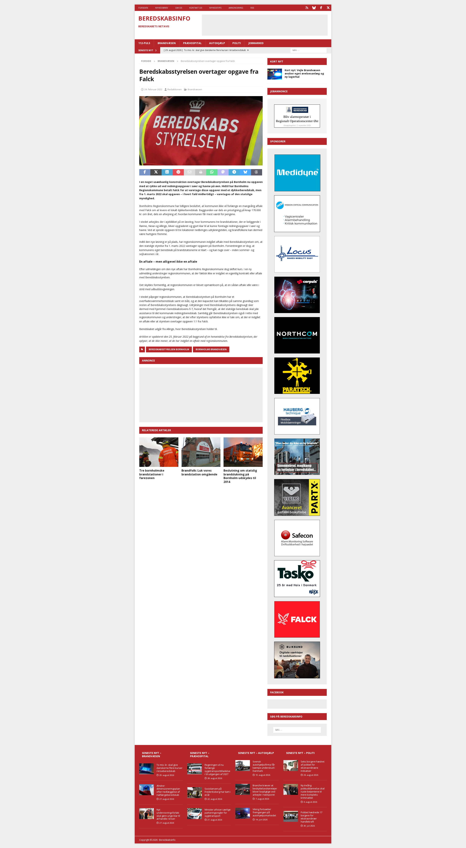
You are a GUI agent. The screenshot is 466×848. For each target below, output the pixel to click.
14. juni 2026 (261, 819)
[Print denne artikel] (200, 172)
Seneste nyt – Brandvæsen (151, 754)
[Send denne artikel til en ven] (189, 172)
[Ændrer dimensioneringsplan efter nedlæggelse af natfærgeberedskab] (146, 789)
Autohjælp (217, 43)
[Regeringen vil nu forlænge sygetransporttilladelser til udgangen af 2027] (194, 768)
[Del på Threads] (256, 172)
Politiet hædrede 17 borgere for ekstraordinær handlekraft (311, 817)
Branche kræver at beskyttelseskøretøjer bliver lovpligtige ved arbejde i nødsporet (265, 790)
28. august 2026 (215, 778)
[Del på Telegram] (234, 172)
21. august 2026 (215, 819)
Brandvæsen (167, 43)
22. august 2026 (215, 799)
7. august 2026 (262, 798)
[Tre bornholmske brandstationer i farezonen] (158, 452)
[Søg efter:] (308, 50)
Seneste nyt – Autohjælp (256, 753)
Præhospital (192, 43)
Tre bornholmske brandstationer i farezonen (151, 474)
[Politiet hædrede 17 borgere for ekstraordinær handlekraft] (290, 816)
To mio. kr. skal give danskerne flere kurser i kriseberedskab (169, 768)
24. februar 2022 (153, 89)
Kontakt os (195, 7)
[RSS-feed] (307, 8)
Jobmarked (256, 43)
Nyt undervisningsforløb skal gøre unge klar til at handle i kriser (168, 814)
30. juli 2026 (309, 825)
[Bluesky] (314, 8)
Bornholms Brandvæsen (211, 349)
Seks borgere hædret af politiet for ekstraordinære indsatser (312, 766)
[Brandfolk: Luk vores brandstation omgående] (201, 452)
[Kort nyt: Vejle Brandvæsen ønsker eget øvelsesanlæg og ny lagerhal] (274, 74)
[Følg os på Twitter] (328, 8)
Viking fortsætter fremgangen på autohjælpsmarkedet (264, 812)
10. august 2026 (263, 775)
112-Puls (144, 43)
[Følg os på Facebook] (321, 8)
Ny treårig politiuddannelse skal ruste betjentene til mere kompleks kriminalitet (313, 791)
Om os (178, 7)
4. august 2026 (310, 801)
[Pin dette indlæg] (178, 172)
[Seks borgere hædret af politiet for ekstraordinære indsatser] (290, 765)
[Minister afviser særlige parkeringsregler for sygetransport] (194, 813)
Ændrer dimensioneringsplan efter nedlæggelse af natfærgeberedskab (168, 790)
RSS (252, 7)
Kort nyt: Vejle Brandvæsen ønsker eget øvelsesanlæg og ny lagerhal (304, 73)
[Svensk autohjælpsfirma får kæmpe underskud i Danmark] (242, 765)
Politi (236, 43)
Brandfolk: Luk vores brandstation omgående (199, 472)
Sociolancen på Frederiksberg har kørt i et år (217, 791)
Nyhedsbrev (161, 7)
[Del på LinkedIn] (167, 172)
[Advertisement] (265, 24)
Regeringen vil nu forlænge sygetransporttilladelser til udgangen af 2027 (217, 769)
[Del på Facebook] (144, 172)
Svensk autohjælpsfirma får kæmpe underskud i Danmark (264, 766)
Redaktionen (174, 89)
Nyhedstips (215, 7)
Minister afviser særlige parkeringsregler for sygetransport (218, 812)
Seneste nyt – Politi (300, 753)
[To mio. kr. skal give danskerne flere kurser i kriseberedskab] (146, 768)
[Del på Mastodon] (223, 172)
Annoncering (236, 7)
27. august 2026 (166, 799)
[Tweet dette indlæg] (155, 172)
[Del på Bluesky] (245, 172)
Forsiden (143, 7)
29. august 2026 (166, 775)
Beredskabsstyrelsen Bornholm (169, 349)
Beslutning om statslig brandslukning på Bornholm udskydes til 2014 (240, 476)
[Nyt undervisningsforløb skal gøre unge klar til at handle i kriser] (146, 813)
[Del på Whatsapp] (211, 172)
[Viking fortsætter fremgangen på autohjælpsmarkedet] (242, 813)
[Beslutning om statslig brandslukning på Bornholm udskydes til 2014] (243, 452)
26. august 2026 (311, 775)
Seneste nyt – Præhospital (199, 754)
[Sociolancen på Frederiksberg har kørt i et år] (194, 792)
